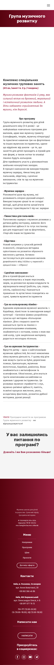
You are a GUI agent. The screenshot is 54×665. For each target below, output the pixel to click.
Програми (27, 547)
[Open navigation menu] (48, 5)
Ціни (27, 552)
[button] (27, 565)
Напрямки (27, 542)
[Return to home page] (13, 5)
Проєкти (27, 557)
